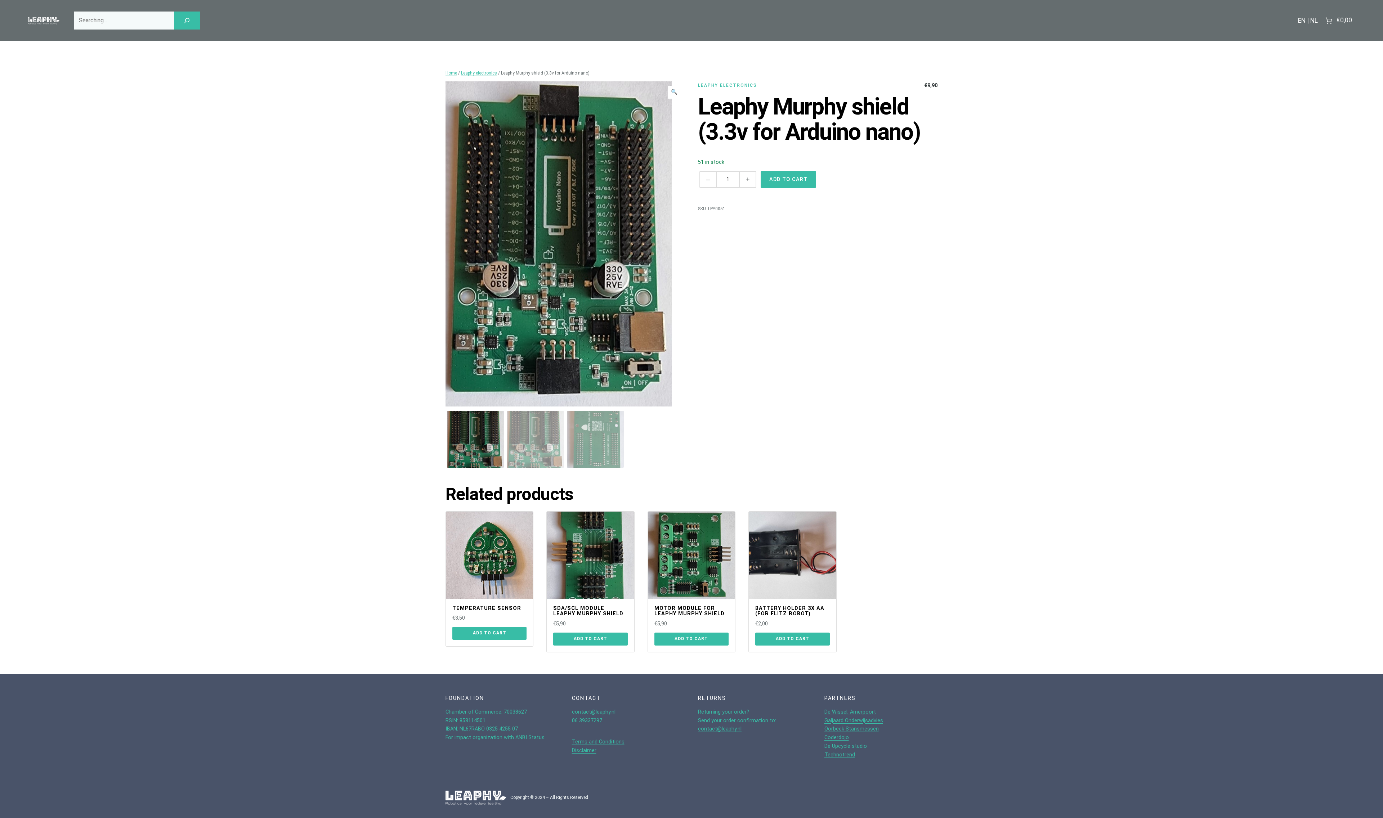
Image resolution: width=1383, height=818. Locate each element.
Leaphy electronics (479, 73)
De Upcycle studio (845, 746)
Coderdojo (836, 737)
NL (1314, 20)
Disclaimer (584, 750)
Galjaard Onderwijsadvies (853, 721)
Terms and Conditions (598, 742)
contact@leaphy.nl (720, 729)
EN (1302, 20)
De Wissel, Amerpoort (850, 712)
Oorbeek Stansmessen (851, 729)
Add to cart (788, 179)
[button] (674, 92)
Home (451, 73)
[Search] (187, 21)
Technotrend (839, 755)
